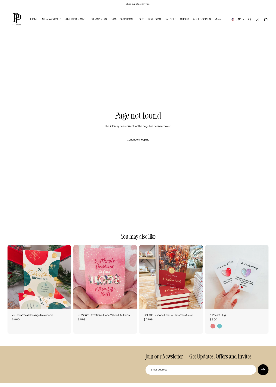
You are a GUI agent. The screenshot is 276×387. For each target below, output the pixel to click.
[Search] (250, 19)
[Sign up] (263, 369)
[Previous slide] (210, 277)
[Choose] (262, 303)
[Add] (65, 303)
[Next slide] (262, 277)
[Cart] (266, 19)
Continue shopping (138, 139)
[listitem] (218, 19)
